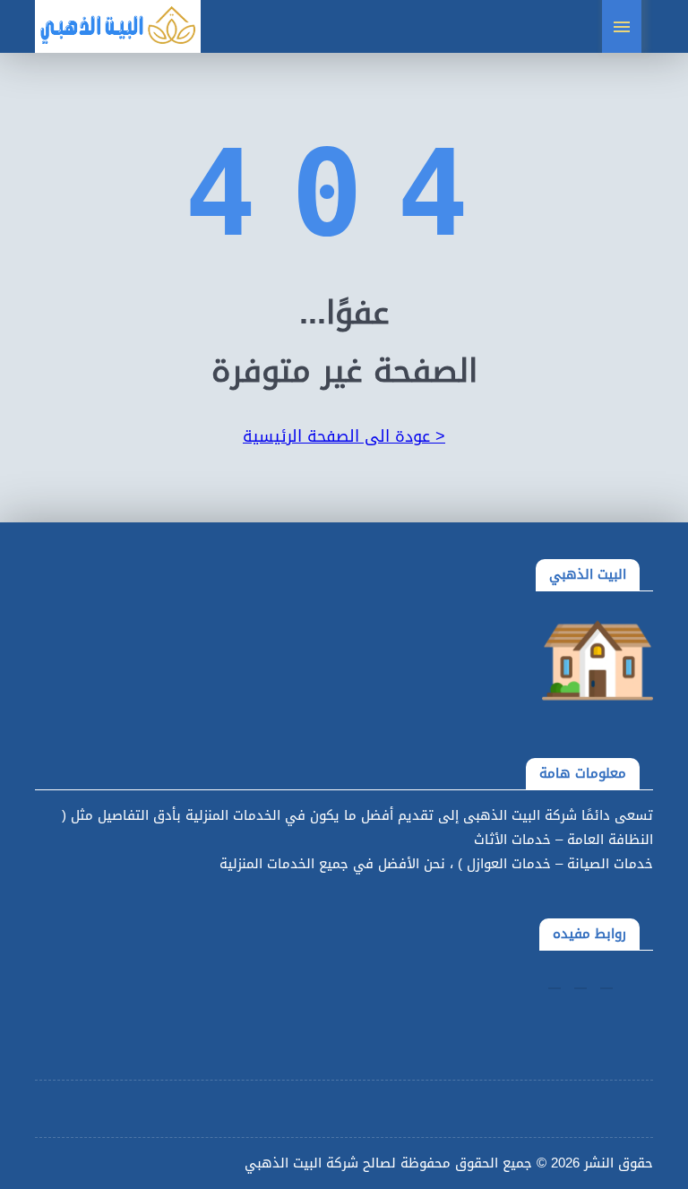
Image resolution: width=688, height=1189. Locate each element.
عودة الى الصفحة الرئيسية (344, 436)
